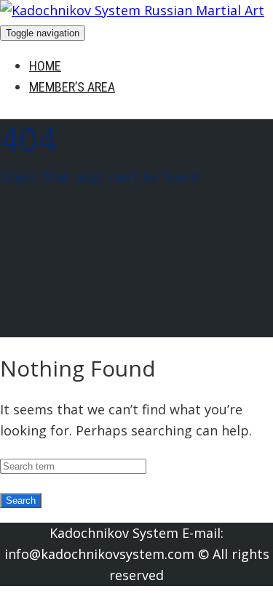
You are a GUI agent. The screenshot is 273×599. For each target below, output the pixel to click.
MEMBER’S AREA (72, 87)
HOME (45, 65)
